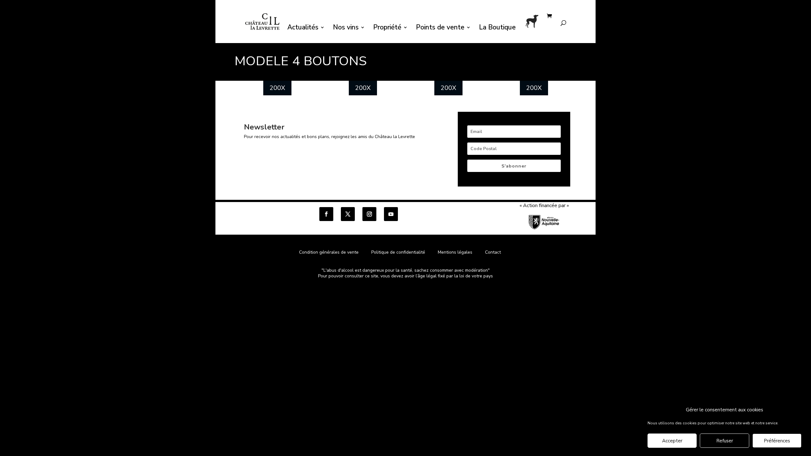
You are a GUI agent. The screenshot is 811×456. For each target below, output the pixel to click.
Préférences (777, 441)
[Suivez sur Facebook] (326, 214)
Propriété (387, 28)
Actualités (302, 28)
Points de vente (440, 28)
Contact (493, 252)
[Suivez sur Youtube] (391, 214)
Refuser (724, 441)
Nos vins (346, 28)
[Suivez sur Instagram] (369, 214)
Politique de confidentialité (398, 252)
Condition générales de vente (329, 252)
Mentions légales (455, 252)
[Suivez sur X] (348, 214)
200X (277, 88)
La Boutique (497, 28)
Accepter (672, 441)
